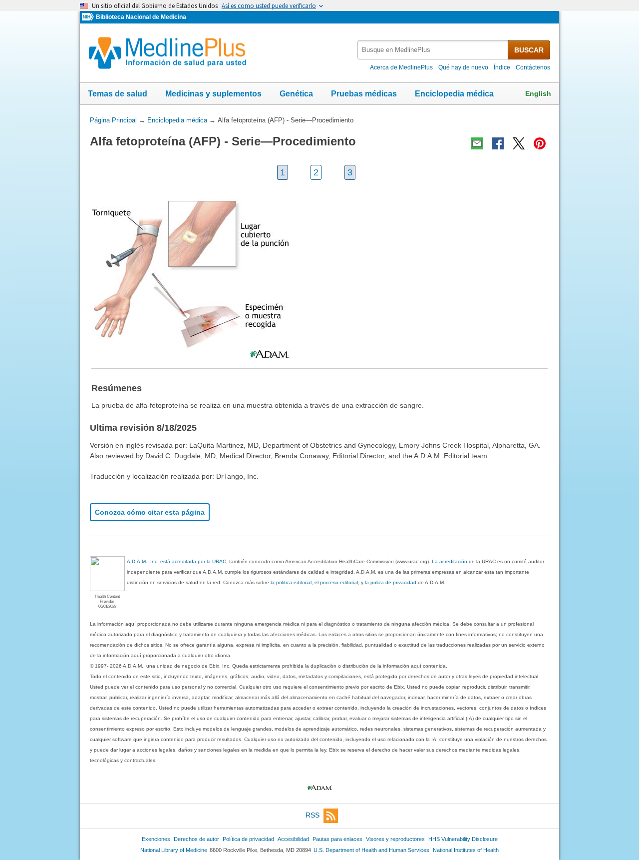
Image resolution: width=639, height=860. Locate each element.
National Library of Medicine (173, 850)
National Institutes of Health (466, 850)
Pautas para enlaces (337, 839)
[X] (518, 143)
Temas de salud (117, 93)
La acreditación (449, 561)
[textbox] (433, 49)
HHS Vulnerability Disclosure (463, 839)
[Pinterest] (539, 143)
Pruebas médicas (364, 93)
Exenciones (156, 839)
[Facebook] (497, 143)
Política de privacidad (248, 839)
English (538, 93)
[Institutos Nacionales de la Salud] (89, 17)
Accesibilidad (293, 839)
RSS (313, 815)
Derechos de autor (196, 839)
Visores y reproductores (395, 839)
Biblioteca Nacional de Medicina (141, 16)
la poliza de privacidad (390, 582)
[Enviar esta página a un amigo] (476, 143)
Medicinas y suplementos (213, 93)
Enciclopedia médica (454, 93)
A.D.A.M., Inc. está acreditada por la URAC (176, 561)
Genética (296, 93)
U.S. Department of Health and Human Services (371, 850)
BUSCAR (529, 50)
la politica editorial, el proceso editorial (314, 582)
